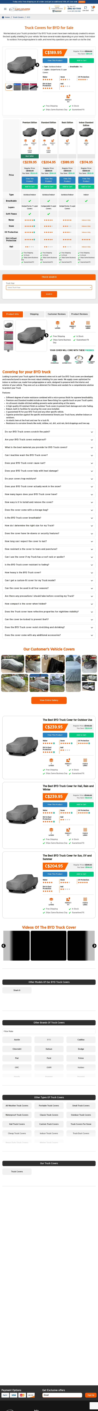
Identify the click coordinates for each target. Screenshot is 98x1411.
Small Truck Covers (81, 1106)
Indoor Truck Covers (49, 1133)
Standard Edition (48, 123)
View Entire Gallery (49, 700)
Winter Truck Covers (49, 1143)
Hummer (49, 1077)
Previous (3, 946)
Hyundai (81, 1077)
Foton (81, 1058)
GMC (17, 1067)
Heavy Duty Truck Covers (17, 1143)
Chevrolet (17, 1049)
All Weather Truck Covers (17, 1106)
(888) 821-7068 (74, 9)
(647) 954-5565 (76, 11)
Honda (17, 1077)
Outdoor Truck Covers (81, 1115)
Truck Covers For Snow (81, 1124)
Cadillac (80, 1040)
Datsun (49, 1049)
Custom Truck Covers (49, 1124)
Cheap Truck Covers (17, 1133)
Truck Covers (18, 17)
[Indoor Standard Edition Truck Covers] (86, 132)
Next (37, 65)
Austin (17, 1040)
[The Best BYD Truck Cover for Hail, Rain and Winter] (22, 814)
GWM (49, 1067)
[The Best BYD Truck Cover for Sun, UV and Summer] (22, 884)
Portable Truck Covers (49, 1106)
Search (49, 294)
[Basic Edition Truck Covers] (67, 132)
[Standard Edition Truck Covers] (48, 132)
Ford (49, 1058)
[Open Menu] (5, 8)
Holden (81, 1067)
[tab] (12, 314)
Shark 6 (17, 990)
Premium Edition (30, 123)
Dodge (81, 1049)
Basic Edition (67, 123)
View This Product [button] (55, 60)
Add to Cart (81, 60)
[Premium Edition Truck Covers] (30, 132)
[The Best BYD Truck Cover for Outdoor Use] (22, 746)
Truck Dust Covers (81, 1133)
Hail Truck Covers (17, 1124)
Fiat (17, 1058)
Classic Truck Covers (49, 1115)
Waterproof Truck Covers (16, 1115)
